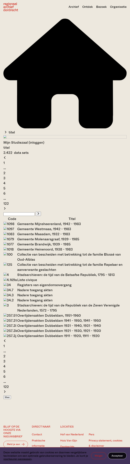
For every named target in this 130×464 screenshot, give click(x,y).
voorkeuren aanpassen (17, 459)
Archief (74, 7)
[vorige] (4, 157)
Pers (91, 434)
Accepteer (117, 455)
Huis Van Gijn (68, 440)
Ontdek (87, 7)
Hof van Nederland (72, 434)
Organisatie (118, 7)
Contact (37, 434)
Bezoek (101, 7)
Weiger (99, 455)
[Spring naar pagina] (38, 214)
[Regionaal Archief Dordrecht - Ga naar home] (21, 7)
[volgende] (4, 208)
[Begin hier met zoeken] (65, 127)
